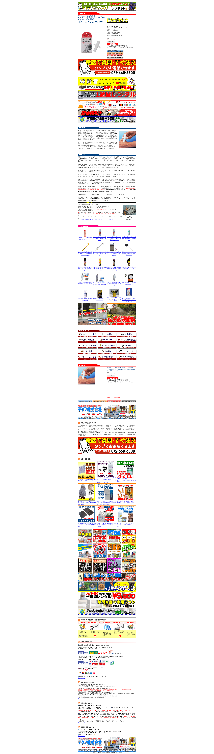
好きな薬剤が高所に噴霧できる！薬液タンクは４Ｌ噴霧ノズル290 (114, 253)
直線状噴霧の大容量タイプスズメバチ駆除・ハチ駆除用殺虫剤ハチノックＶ (114, 238)
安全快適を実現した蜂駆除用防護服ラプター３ (129, 283)
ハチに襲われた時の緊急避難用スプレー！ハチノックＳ (85, 238)
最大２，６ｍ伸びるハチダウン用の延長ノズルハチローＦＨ (100, 253)
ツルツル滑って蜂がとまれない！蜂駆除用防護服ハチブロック (114, 283)
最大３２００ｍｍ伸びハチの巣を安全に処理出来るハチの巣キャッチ (129, 253)
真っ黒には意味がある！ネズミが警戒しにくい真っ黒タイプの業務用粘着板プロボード (87, 525)
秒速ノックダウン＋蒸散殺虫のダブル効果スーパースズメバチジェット (100, 268)
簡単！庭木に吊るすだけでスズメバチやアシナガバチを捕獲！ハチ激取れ (114, 299)
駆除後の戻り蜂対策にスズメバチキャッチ (100, 299)
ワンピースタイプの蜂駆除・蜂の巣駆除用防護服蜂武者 (100, 283)
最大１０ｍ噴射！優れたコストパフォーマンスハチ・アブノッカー (85, 268)
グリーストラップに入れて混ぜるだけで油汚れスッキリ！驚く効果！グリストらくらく (126, 525)
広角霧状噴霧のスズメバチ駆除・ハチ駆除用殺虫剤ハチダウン (129, 238)
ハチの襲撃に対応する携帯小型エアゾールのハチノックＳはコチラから (95, 220)
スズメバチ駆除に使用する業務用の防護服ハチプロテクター (85, 283)
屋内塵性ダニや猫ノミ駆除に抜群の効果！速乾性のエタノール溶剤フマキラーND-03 (106, 525)
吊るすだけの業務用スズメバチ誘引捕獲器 (85, 299)
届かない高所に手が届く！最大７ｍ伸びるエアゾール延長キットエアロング (85, 253)
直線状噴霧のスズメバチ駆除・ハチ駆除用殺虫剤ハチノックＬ (100, 238)
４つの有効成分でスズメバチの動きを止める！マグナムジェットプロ (129, 268)
